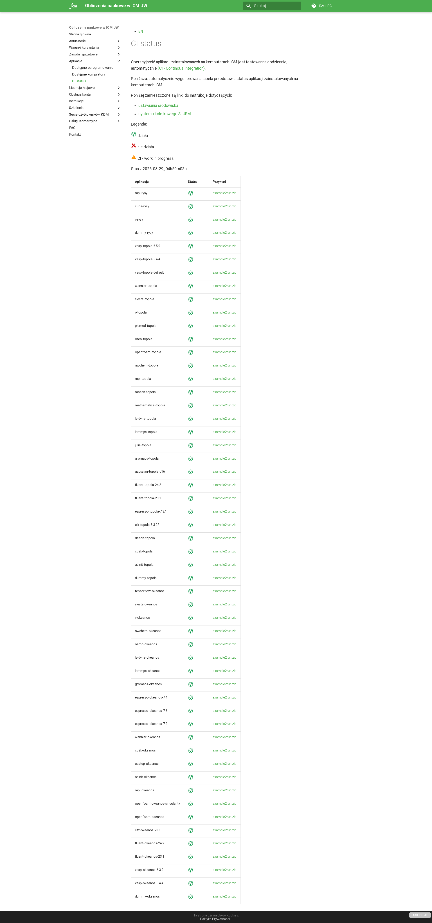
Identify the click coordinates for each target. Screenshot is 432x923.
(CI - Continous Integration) (181, 68)
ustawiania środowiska (158, 105)
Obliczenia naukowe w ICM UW (94, 27)
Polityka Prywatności (215, 919)
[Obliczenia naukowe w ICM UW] (73, 6)
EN (140, 31)
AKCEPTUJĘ (420, 915)
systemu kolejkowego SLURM (164, 114)
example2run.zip (224, 193)
